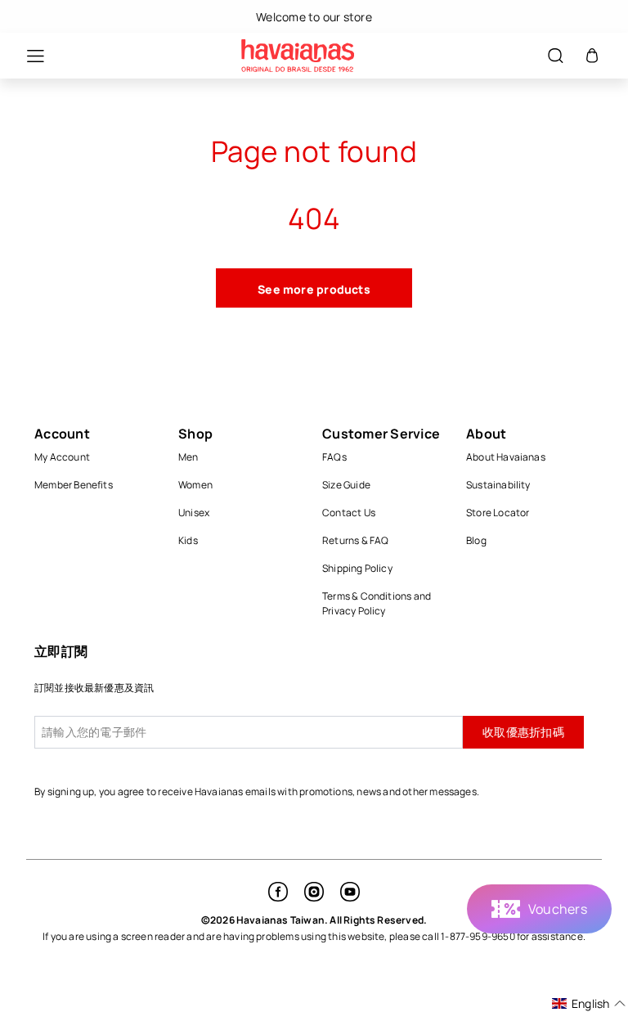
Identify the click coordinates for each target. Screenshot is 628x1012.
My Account (62, 457)
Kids (188, 540)
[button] (27, 56)
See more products (314, 289)
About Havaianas (505, 457)
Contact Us (348, 512)
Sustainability (498, 485)
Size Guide (346, 485)
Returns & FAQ (355, 540)
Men (188, 457)
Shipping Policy (357, 568)
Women (195, 485)
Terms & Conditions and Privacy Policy (376, 603)
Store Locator (498, 512)
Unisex (193, 512)
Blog (476, 540)
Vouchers (557, 909)
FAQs (334, 457)
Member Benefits (73, 485)
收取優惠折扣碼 (523, 732)
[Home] (297, 55)
